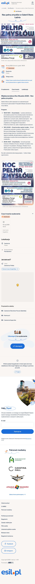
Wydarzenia (3, 8)
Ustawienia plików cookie (8, 529)
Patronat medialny (6, 510)
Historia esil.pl (5, 503)
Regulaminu (28, 438)
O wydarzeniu (5, 89)
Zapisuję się (17, 431)
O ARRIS (3, 506)
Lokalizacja (25, 89)
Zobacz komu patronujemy (16, 494)
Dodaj (32, 4)
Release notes (5, 532)
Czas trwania (15, 89)
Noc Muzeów (11, 8)
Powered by (4, 562)
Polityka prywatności (7, 516)
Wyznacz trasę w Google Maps (9, 269)
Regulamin (4, 519)
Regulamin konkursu (7, 536)
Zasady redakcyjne (6, 522)
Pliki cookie (4, 526)
